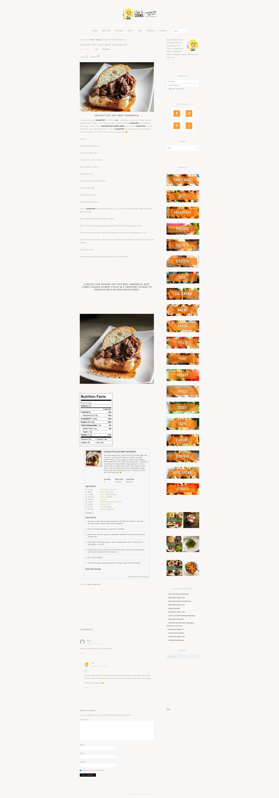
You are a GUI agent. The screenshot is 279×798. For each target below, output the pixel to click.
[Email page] (84, 60)
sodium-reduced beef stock (111, 502)
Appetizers (90, 584)
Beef (95, 584)
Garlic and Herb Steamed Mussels (181, 616)
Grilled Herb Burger (176, 640)
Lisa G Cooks (139, 14)
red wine (103, 499)
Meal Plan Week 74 (176, 629)
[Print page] (95, 60)
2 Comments (105, 49)
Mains (99, 584)
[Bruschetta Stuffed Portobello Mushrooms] (191, 527)
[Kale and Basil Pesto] (191, 551)
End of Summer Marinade (178, 594)
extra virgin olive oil (108, 489)
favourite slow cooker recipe (113, 126)
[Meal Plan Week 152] (174, 527)
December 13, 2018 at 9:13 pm (99, 666)
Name (82, 745)
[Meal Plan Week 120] (174, 575)
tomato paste (105, 504)
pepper (103, 509)
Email (82, 753)
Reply (82, 653)
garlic (102, 497)
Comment (84, 720)
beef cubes (104, 492)
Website (83, 762)
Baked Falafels (174, 608)
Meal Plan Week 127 (176, 605)
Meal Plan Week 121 (176, 598)
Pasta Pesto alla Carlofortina (180, 601)
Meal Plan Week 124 (176, 636)
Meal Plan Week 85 (176, 619)
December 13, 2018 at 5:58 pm (95, 644)
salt (101, 507)
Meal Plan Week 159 (176, 612)
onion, (102, 494)
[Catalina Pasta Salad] (191, 575)
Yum (168, 709)
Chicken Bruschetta (176, 633)
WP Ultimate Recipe (142, 576)
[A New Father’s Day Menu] (174, 551)
